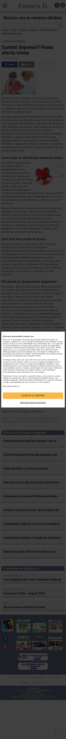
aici (17, 386)
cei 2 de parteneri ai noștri (18, 339)
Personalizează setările (33, 403)
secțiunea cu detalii (22, 354)
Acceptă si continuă (33, 395)
